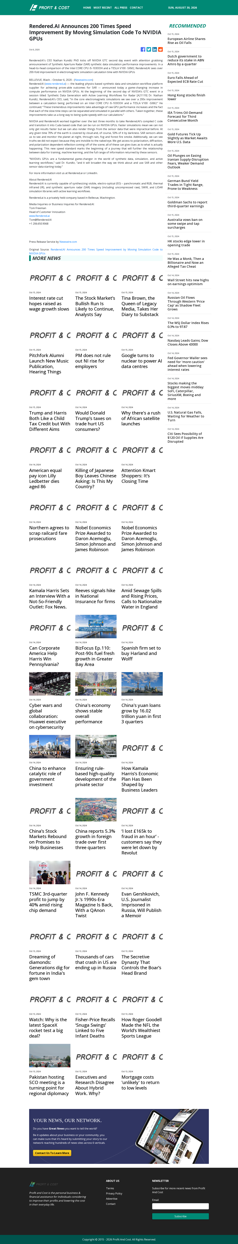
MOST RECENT (103, 7)
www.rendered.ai (55, 83)
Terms (110, 1188)
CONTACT (136, 7)
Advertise (111, 1198)
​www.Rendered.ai (39, 216)
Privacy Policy (114, 1193)
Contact (110, 1204)
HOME (87, 7)
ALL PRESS (120, 7)
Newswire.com (83, 80)
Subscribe (181, 1216)
